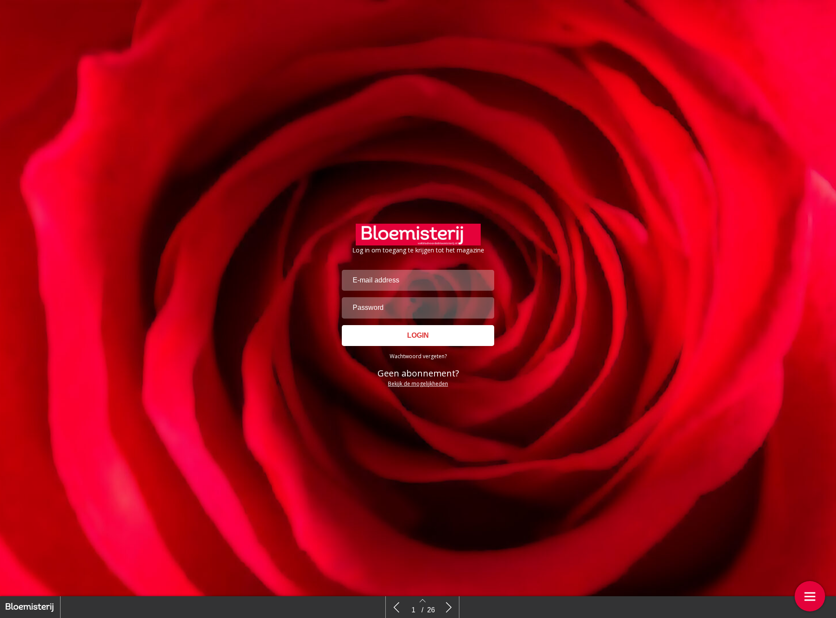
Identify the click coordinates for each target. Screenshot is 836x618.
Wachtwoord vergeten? (418, 356)
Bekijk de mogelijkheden (418, 383)
